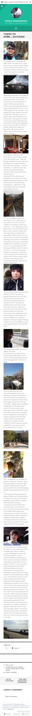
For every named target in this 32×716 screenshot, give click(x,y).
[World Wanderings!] (16, 13)
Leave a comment (11, 672)
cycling (8, 668)
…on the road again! (9, 680)
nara (22, 668)
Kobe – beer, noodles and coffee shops (22, 681)
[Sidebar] (2, 6)
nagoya (18, 668)
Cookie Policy (10, 709)
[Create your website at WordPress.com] (16, 2)
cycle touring (18, 667)
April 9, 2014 (9, 665)
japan (13, 668)
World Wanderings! (16, 21)
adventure (9, 667)
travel (8, 670)
